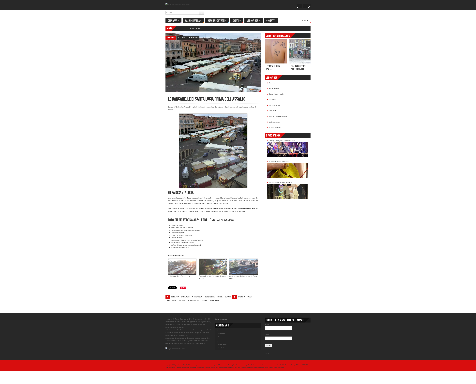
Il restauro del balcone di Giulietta (182, 242)
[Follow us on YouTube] (305, 6)
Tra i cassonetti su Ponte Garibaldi (298, 68)
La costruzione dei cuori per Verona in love (185, 230)
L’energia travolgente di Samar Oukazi (282, 141)
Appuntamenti (185, 297)
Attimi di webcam (197, 297)
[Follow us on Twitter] (302, 6)
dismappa (194, 37)
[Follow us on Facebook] (298, 6)
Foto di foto (273, 111)
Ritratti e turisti (274, 88)
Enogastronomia (210, 297)
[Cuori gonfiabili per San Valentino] (287, 191)
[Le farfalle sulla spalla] (276, 51)
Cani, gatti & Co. (274, 105)
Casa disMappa (193, 20)
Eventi (237, 20)
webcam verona (214, 301)
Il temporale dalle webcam (180, 247)
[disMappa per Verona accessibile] (177, 4)
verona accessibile (193, 301)
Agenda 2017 (175, 297)
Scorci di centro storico (276, 94)
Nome (267, 324)
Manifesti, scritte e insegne (278, 116)
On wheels (272, 83)
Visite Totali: (222, 344)
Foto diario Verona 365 (183, 220)
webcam (204, 301)
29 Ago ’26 (305, 21)
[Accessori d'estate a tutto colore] (287, 170)
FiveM (267, 354)
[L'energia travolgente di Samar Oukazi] (287, 149)
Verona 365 (253, 20)
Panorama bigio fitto (178, 232)
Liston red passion (177, 225)
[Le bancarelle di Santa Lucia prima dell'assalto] (213, 62)
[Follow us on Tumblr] (309, 6)
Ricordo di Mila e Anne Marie (201, 28)
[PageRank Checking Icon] (175, 349)
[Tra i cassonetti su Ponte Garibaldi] (300, 51)
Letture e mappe (274, 122)
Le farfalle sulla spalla (273, 68)
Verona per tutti (217, 20)
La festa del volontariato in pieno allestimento (186, 245)
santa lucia (182, 301)
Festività (220, 297)
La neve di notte (176, 237)
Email (267, 334)
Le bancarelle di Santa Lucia (179, 276)
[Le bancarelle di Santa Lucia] (182, 267)
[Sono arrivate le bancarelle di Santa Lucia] (243, 267)
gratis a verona (171, 301)
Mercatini (171, 37)
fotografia (241, 297)
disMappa (173, 20)
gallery (250, 297)
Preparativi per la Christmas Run (182, 235)
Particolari (272, 99)
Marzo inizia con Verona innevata (182, 228)
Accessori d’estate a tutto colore (279, 161)
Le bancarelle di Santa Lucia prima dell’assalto (187, 240)
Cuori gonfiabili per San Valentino (280, 182)
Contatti (270, 20)
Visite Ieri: (221, 333)
